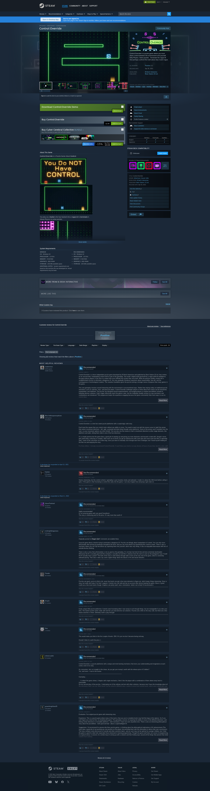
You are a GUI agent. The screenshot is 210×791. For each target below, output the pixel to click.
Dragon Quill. (96, 539)
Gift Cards (102, 786)
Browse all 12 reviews (104, 758)
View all (168, 304)
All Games (42, 26)
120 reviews (48, 535)
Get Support (155, 778)
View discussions (135, 204)
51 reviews (48, 603)
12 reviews (48, 710)
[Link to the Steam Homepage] (47, 7)
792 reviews (48, 476)
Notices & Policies (138, 778)
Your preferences (165, 326)
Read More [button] (163, 400)
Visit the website (135, 189)
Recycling (121, 782)
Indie (147, 178)
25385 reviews (49, 370)
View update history (136, 198)
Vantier (47, 472)
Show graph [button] (163, 345)
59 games (47, 505)
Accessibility (136, 775)
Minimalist (155, 86)
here (74, 310)
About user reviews (153, 326)
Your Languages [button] (51, 352)
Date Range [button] (83, 345)
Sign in (43, 96)
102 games (48, 708)
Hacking (149, 86)
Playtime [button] (94, 345)
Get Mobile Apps (156, 775)
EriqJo (47, 601)
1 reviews (47, 630)
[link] (103, 144)
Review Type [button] (44, 345)
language (165, 2)
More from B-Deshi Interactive (62, 282)
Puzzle (132, 86)
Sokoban (138, 86)
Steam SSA (103, 775)
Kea (46, 628)
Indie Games (51, 26)
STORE (65, 6)
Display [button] (104, 345)
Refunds (135, 786)
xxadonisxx (49, 367)
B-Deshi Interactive (151, 72)
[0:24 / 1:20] (83, 57)
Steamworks (103, 778)
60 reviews (48, 575)
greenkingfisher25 (51, 706)
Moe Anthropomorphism (53, 415)
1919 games (48, 418)
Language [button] (71, 345)
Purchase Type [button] (58, 345)
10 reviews (48, 507)
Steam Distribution (105, 782)
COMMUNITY (74, 6)
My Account (155, 782)
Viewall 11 (165, 165)
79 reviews (48, 419)
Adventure (137, 178)
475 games (48, 474)
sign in (158, 2)
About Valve (121, 771)
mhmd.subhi (49, 656)
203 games (48, 533)
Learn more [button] (163, 153)
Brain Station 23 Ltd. (151, 74)
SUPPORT (93, 6)
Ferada (47, 573)
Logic (143, 86)
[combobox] (142, 14)
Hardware (121, 778)
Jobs (119, 775)
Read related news (135, 201)
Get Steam (154, 771)
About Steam (103, 771)
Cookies (135, 782)
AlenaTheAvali (50, 503)
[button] (43, 13)
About (85, 6)
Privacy (134, 771)
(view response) (45, 466)
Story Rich (162, 86)
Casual (143, 178)
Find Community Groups (137, 207)
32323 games (48, 369)
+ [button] (167, 86)
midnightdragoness (51, 531)
